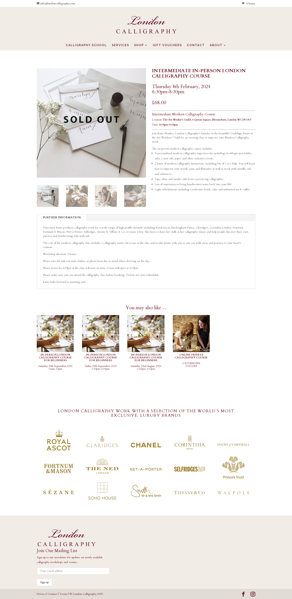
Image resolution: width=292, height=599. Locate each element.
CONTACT (196, 45)
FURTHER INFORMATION (62, 217)
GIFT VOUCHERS (167, 45)
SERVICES (120, 45)
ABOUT (216, 45)
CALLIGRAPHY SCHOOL (86, 45)
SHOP (139, 45)
